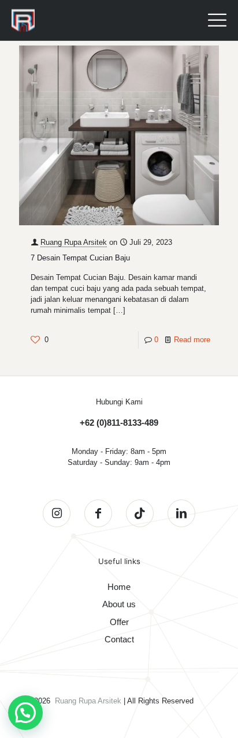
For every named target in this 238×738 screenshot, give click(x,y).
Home (119, 587)
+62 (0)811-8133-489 (119, 422)
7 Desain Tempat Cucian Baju (80, 257)
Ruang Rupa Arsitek (73, 242)
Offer (119, 622)
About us (119, 604)
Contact (119, 639)
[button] (25, 712)
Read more (192, 339)
